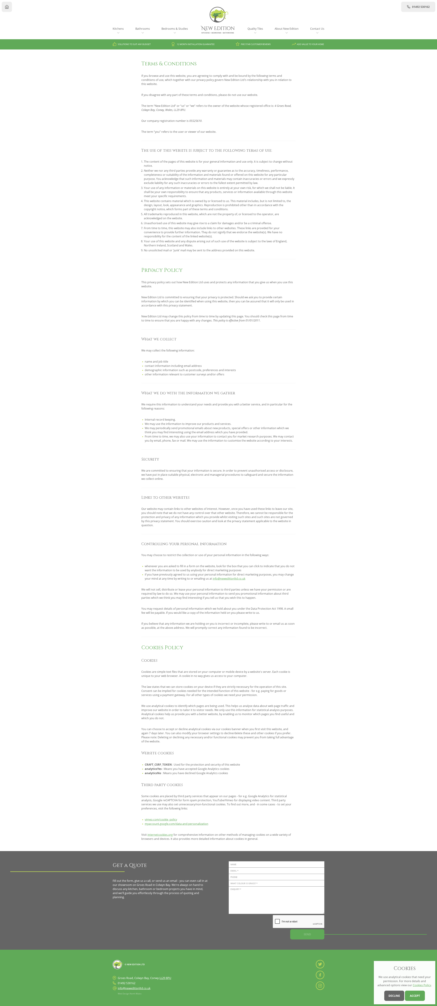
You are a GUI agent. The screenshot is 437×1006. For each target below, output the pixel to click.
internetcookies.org (160, 835)
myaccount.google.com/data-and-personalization (176, 824)
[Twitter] (320, 964)
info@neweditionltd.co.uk (229, 578)
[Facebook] (320, 975)
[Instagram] (320, 985)
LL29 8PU (165, 978)
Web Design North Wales (130, 993)
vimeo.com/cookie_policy (161, 819)
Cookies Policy (422, 985)
